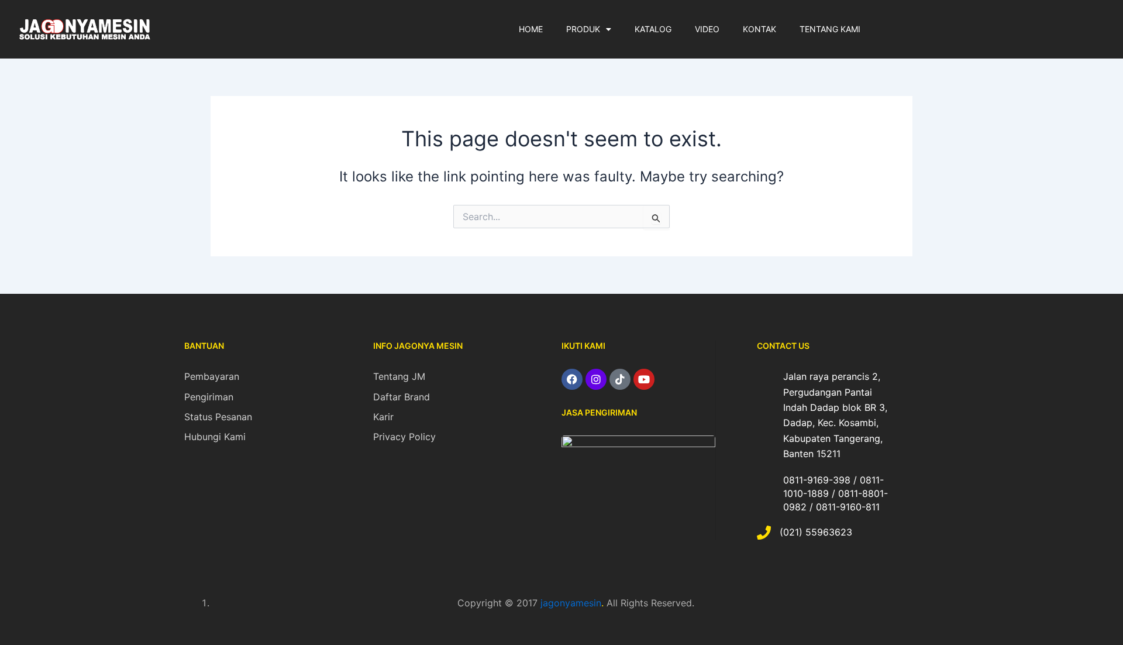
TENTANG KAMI (830, 29)
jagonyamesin (570, 603)
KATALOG (653, 29)
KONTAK (759, 29)
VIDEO (707, 29)
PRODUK (583, 29)
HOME (531, 29)
